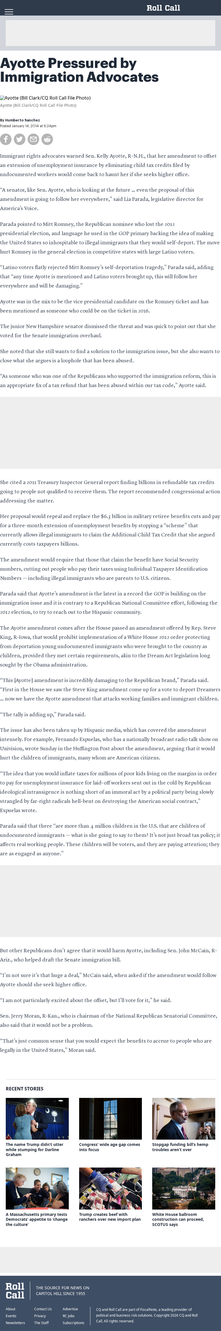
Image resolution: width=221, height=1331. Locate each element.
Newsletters (15, 1322)
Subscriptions (73, 1322)
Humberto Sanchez (22, 120)
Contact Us (43, 1309)
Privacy (40, 1315)
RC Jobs (69, 1315)
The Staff (41, 1322)
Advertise (70, 1309)
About (10, 1309)
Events (11, 1315)
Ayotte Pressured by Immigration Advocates (79, 70)
